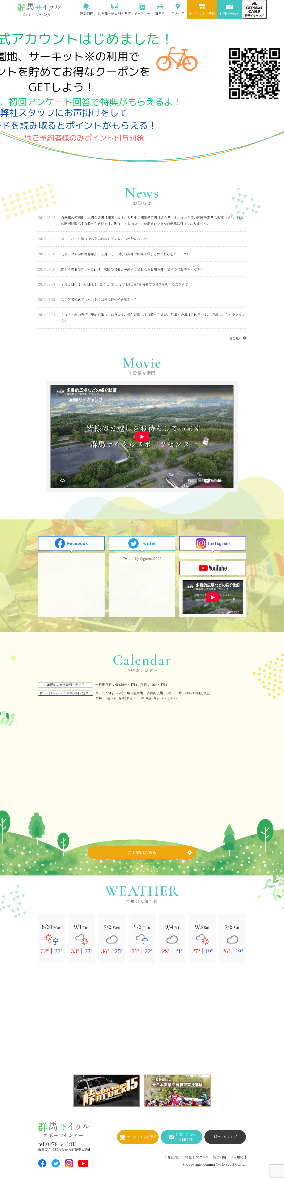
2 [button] (145, 153)
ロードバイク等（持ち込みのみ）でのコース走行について (92, 238)
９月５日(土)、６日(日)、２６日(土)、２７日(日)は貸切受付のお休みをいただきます (113, 284)
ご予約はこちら (142, 852)
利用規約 (236, 1157)
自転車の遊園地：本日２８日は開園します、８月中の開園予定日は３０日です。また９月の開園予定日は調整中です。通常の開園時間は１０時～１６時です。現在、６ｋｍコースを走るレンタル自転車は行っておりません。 (140, 220)
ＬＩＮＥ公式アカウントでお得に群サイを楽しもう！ (89, 299)
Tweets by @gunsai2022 (142, 558)
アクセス (202, 1157)
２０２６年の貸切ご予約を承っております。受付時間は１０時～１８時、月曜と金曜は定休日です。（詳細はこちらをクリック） (141, 317)
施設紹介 (174, 1157)
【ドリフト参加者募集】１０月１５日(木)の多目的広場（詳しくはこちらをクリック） (114, 254)
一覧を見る (234, 338)
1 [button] (139, 153)
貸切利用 (219, 1157)
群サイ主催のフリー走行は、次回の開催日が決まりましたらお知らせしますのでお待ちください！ (122, 269)
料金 (188, 1157)
